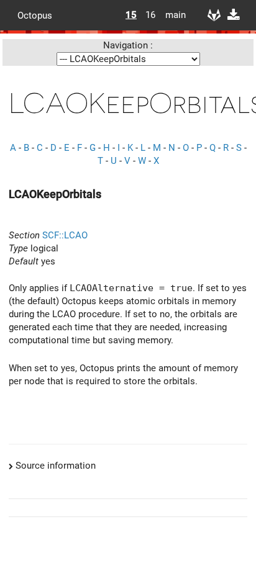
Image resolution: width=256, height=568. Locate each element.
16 (150, 14)
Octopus (34, 14)
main (170, 14)
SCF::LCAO (65, 235)
